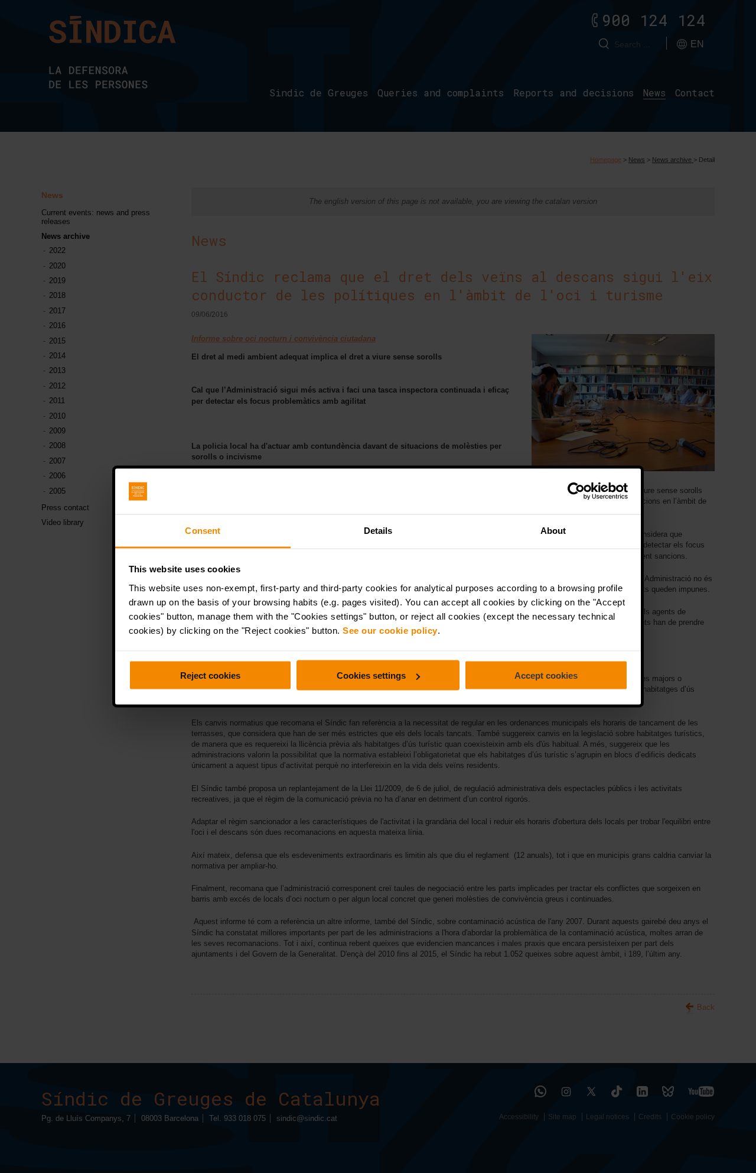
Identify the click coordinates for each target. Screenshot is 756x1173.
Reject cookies (210, 675)
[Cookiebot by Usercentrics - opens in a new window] (576, 491)
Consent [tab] (202, 530)
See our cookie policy (390, 630)
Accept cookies (546, 675)
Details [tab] (378, 530)
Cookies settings (371, 675)
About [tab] (553, 530)
